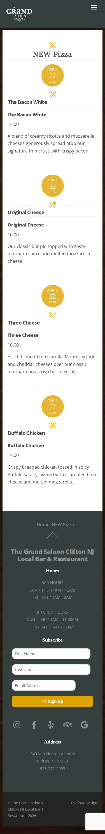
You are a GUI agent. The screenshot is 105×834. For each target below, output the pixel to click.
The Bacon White (27, 101)
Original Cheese (26, 212)
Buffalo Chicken (26, 432)
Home (43, 524)
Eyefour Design (84, 802)
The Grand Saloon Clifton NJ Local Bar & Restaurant (26, 809)
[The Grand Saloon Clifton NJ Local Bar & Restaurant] (19, 20)
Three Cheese (24, 322)
